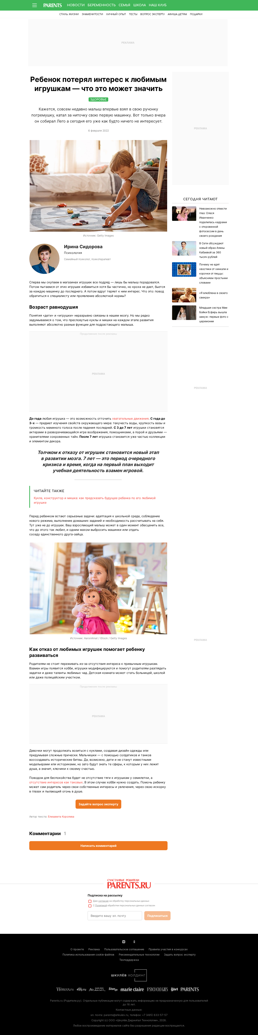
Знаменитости (92, 14)
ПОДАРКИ (196, 14)
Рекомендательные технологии (139, 954)
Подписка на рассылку (105, 895)
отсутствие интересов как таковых (56, 782)
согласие (103, 900)
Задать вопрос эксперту (180, 954)
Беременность (102, 5)
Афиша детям (177, 14)
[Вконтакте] (123, 941)
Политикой (101, 905)
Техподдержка (129, 959)
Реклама (94, 949)
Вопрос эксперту (152, 14)
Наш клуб (158, 5)
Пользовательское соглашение (124, 949)
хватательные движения (130, 418)
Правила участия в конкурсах (168, 949)
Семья (124, 5)
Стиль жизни (69, 14)
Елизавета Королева (61, 816)
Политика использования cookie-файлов (88, 954)
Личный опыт (116, 14)
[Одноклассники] (134, 941)
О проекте (77, 949)
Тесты (133, 14)
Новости (76, 5)
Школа (139, 5)
